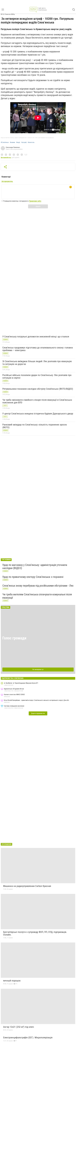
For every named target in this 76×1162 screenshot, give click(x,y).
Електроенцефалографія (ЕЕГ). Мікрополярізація (27, 1037)
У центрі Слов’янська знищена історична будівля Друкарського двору (37, 413)
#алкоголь (31, 142)
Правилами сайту (35, 201)
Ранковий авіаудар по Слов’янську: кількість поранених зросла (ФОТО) (34, 426)
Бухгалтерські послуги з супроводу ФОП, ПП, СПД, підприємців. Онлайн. (35, 933)
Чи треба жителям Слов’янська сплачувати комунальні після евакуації (37, 596)
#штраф (24, 142)
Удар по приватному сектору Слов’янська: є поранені (32, 576)
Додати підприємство (38, 713)
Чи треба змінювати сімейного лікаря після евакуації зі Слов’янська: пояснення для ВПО (37, 401)
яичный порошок (12, 980)
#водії (18, 142)
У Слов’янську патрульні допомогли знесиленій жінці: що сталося (35, 336)
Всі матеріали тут (38, 669)
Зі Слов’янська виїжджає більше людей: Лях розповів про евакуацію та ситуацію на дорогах (37, 362)
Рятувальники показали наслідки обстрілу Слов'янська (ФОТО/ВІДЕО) (37, 388)
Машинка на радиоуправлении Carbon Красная (27, 886)
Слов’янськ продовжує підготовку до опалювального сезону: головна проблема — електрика (37, 349)
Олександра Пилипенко (13, 147)
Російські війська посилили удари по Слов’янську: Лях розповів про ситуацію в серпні (36, 376)
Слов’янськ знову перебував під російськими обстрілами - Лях (37, 585)
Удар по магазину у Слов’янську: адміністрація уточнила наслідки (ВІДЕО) (34, 566)
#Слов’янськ (5, 142)
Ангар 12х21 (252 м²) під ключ (18, 1027)
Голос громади (14, 638)
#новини (12, 142)
